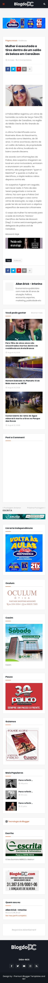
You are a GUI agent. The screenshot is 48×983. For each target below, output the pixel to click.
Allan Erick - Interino (29, 284)
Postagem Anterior (12, 507)
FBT (24, 979)
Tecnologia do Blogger (18, 821)
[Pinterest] (18, 69)
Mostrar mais (37, 313)
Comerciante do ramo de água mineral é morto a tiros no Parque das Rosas (22, 418)
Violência (23, 40)
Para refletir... (26, 780)
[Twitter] (13, 69)
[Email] (24, 69)
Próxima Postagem (35, 507)
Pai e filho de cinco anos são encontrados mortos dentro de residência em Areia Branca (21, 346)
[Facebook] (7, 69)
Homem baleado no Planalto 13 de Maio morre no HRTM (22, 382)
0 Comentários (24, 60)
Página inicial (11, 40)
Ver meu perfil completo (16, 915)
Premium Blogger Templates (27, 976)
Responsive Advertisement (24, 929)
